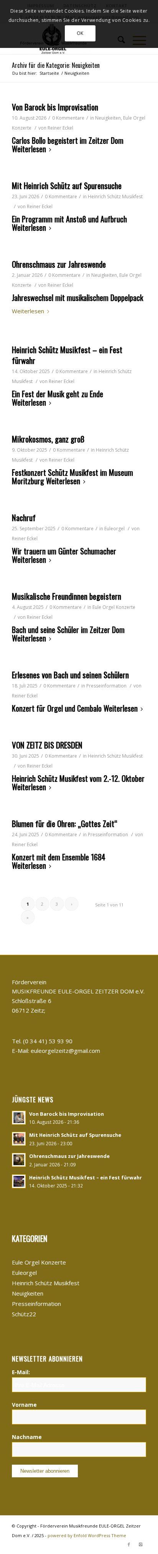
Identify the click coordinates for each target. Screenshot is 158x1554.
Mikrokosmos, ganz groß (48, 439)
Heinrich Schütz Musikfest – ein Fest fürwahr (67, 355)
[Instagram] (140, 1544)
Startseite (49, 73)
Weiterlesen (29, 149)
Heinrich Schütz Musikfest (115, 196)
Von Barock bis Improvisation (55, 107)
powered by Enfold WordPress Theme (87, 1535)
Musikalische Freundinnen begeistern (66, 596)
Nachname (27, 1437)
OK (80, 33)
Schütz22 (24, 1314)
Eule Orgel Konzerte (113, 607)
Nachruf (24, 517)
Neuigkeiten (108, 118)
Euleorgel (114, 528)
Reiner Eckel (60, 128)
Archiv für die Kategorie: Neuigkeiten (56, 65)
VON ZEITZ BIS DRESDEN (47, 745)
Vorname (24, 1404)
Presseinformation (106, 685)
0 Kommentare (68, 118)
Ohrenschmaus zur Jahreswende (59, 264)
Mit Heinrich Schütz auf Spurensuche (67, 185)
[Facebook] (129, 1544)
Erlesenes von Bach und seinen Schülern (70, 675)
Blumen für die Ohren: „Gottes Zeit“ (64, 823)
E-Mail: (21, 1372)
